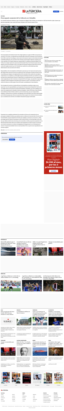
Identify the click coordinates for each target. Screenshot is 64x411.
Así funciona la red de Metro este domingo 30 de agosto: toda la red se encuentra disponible (52, 277)
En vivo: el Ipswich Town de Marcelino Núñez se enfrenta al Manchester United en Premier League (55, 335)
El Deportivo (22, 6)
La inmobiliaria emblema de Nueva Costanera (23, 312)
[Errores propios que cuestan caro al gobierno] (60, 111)
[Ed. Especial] (37, 383)
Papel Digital (45, 6)
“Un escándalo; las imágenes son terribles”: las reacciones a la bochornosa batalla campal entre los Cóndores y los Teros (55, 329)
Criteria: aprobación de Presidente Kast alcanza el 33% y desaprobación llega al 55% (54, 76)
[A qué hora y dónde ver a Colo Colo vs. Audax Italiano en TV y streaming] (11, 285)
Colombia (11, 129)
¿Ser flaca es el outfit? (52, 364)
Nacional (8, 6)
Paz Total (18, 129)
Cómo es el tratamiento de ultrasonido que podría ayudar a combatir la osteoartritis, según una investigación (40, 313)
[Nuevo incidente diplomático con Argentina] (60, 107)
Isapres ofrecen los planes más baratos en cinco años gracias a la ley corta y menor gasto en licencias (24, 328)
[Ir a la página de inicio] (32, 11)
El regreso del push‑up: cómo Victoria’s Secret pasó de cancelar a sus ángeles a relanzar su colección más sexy (40, 335)
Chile (2, 310)
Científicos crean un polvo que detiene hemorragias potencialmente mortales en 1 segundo (40, 328)
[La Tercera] (5, 383)
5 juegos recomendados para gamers (55, 242)
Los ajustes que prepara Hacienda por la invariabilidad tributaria (24, 334)
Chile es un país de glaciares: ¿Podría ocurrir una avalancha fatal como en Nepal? (40, 244)
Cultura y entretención (21, 340)
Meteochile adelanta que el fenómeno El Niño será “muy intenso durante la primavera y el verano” (8, 244)
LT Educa (50, 6)
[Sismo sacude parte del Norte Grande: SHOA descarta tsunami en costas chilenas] (8, 321)
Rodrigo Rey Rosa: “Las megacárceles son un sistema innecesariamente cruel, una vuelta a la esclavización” (24, 365)
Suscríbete (12, 139)
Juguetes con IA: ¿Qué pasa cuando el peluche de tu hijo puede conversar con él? (55, 359)
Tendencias (35, 310)
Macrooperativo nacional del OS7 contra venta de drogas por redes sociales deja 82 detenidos (54, 84)
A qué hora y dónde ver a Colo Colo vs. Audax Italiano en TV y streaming (10, 276)
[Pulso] (16, 383)
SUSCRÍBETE (53, 171)
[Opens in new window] (26, 383)
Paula (49, 340)
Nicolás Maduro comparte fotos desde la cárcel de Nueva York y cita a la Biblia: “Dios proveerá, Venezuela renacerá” (40, 359)
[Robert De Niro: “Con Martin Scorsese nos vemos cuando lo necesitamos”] (24, 351)
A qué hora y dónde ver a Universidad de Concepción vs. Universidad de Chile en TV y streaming (32, 277)
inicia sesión (5, 139)
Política (5, 6)
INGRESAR (61, 11)
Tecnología (17, 6)
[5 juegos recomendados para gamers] (55, 251)
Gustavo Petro (7, 129)
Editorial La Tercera (6, 24)
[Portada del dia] (53, 151)
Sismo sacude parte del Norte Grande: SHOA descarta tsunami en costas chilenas (53, 61)
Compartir (3, 51)
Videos (30, 6)
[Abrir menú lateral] (2, 11)
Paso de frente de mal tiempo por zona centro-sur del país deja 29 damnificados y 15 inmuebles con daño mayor (54, 71)
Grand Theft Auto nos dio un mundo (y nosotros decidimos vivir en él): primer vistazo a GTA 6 (24, 244)
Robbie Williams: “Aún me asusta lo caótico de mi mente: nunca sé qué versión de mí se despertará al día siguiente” (23, 359)
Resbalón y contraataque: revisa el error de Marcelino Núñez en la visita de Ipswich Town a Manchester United (55, 313)
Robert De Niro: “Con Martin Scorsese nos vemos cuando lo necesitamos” (23, 343)
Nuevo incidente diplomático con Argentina (50, 107)
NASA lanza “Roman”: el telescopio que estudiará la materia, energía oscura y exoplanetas (39, 365)
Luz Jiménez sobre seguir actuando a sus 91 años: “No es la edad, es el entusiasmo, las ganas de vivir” (55, 344)
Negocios (12, 6)
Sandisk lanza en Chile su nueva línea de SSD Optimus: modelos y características (8, 365)
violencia (14, 129)
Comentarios (8, 51)
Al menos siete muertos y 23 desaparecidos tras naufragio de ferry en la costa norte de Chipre (39, 344)
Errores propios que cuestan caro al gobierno (51, 111)
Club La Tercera (39, 6)
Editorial (3, 16)
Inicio (2, 6)
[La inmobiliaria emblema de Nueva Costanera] (24, 321)
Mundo (26, 6)
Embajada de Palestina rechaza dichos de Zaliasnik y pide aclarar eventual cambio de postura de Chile (54, 80)
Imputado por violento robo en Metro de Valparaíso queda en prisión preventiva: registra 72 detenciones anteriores (54, 65)
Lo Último (34, 6)
